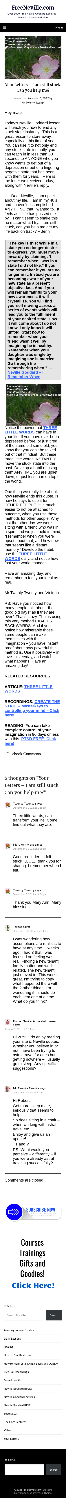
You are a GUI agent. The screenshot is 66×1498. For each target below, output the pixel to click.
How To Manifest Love (18, 1355)
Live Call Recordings (16, 1371)
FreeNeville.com (33, 7)
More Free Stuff (14, 1380)
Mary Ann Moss (23, 844)
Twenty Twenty (23, 803)
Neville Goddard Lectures (19, 1396)
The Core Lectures (15, 1421)
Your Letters (11, 1438)
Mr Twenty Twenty (33, 102)
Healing (8, 1346)
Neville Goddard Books (18, 1388)
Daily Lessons (12, 1338)
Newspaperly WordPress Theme (33, 1492)
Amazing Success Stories (19, 1330)
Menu (59, 27)
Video (7, 1430)
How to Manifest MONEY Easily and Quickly (31, 1363)
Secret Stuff (11, 1413)
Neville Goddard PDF (17, 1405)
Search (9, 1305)
